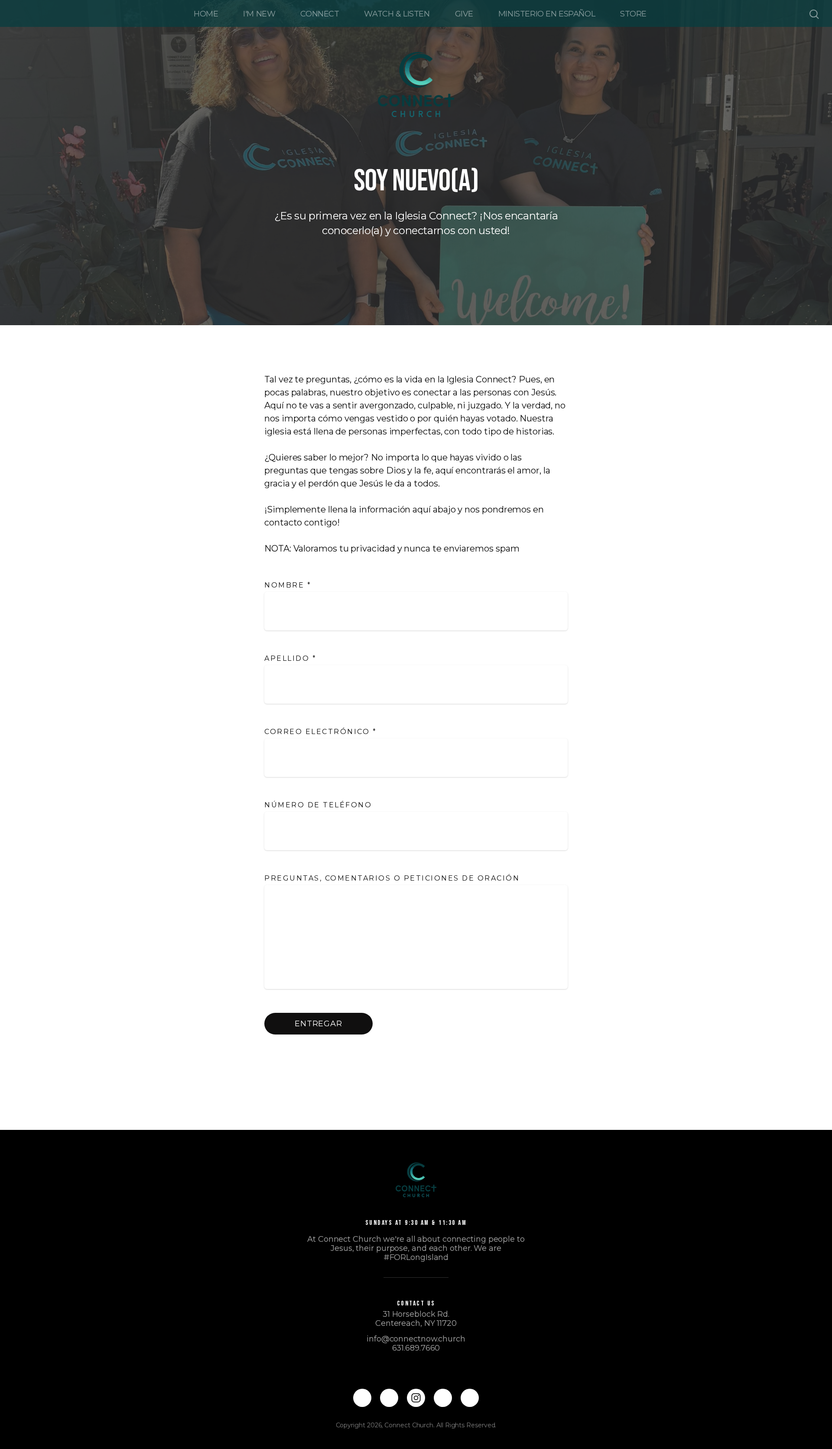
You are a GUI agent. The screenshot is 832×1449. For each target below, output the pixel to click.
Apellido (290, 658)
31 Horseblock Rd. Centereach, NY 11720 (416, 1318)
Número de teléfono (318, 805)
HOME (206, 14)
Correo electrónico (320, 732)
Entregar (318, 1023)
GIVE (464, 14)
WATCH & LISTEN (396, 14)
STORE (633, 14)
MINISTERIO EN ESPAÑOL (546, 14)
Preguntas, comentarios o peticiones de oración (393, 878)
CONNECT (319, 14)
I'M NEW (259, 14)
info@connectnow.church (416, 1339)
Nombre (287, 585)
